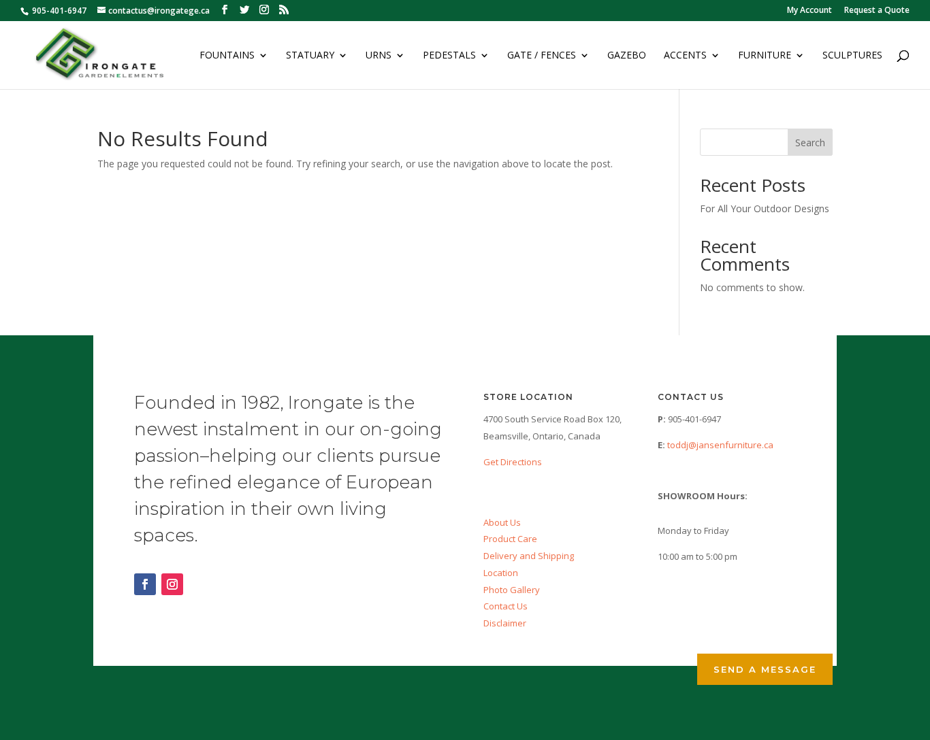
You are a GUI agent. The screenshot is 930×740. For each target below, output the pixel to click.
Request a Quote (877, 11)
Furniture (764, 55)
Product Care (510, 539)
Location (500, 573)
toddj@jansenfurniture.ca (720, 445)
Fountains (227, 55)
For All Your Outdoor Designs (764, 208)
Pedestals (449, 55)
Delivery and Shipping (528, 556)
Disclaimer (504, 623)
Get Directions (512, 462)
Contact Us (505, 606)
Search (810, 142)
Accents (685, 55)
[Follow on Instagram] (172, 584)
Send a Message (764, 669)
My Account (809, 11)
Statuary (310, 55)
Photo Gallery (511, 590)
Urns (378, 55)
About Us (502, 522)
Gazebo (626, 55)
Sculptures (852, 55)
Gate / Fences (541, 55)
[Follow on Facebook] (145, 584)
